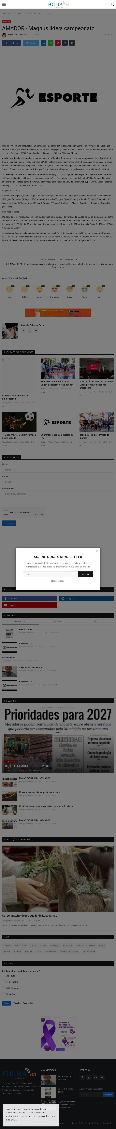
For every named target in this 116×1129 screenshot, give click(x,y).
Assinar (85, 574)
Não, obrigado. (58, 581)
